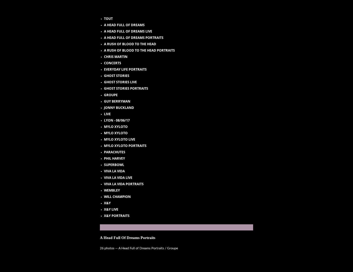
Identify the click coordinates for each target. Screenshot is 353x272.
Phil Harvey (114, 158)
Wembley (112, 190)
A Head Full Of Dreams (124, 25)
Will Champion (117, 196)
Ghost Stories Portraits (126, 88)
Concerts (112, 63)
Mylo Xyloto (116, 126)
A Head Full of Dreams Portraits (133, 37)
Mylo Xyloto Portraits (125, 145)
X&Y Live (111, 209)
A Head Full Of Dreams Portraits (127, 238)
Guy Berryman (117, 101)
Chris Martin (115, 56)
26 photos (107, 248)
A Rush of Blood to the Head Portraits (139, 50)
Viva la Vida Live (118, 177)
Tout (108, 18)
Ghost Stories (116, 75)
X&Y (107, 203)
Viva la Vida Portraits (124, 184)
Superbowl (114, 165)
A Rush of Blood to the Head (130, 44)
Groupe (111, 95)
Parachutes (114, 152)
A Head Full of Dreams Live (128, 31)
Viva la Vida (114, 171)
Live (107, 114)
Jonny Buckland (119, 107)
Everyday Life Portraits (125, 69)
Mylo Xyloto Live (119, 139)
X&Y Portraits (117, 215)
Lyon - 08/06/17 (117, 120)
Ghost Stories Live (120, 82)
